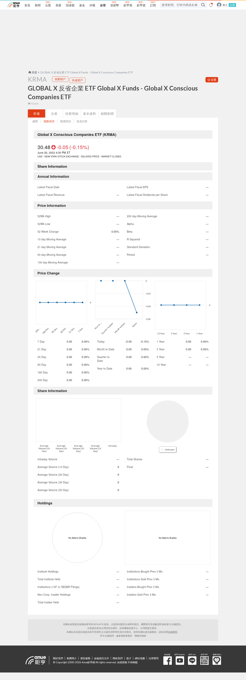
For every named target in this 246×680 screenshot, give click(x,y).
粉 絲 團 (167, 660)
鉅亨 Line (192, 660)
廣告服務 (85, 658)
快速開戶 (77, 80)
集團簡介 (72, 658)
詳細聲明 (172, 632)
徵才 (128, 658)
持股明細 (71, 113)
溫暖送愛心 (217, 660)
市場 (36, 113)
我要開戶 (60, 79)
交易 (54, 113)
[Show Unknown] (168, 449)
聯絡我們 (118, 658)
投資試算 (82, 121)
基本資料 (89, 113)
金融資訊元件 (101, 658)
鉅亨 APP (204, 660)
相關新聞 (107, 113)
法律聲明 (154, 658)
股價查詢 (65, 121)
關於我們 (58, 658)
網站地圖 (140, 658)
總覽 (35, 121)
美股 (34, 72)
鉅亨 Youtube (180, 660)
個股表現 (49, 121)
